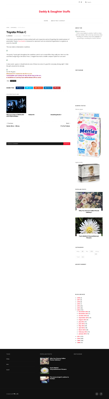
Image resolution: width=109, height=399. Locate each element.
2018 (78, 298)
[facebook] (101, 394)
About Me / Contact (58, 20)
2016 (78, 302)
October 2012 (83, 315)
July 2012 (81, 322)
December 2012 (83, 311)
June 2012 (81, 323)
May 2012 (81, 326)
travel (78, 257)
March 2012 (82, 330)
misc (87, 251)
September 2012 (84, 317)
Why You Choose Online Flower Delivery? (89, 211)
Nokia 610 (31, 114)
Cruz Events (21, 41)
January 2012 (82, 334)
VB (17, 394)
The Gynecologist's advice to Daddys (59, 377)
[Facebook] (79, 2)
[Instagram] (81, 2)
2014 (78, 306)
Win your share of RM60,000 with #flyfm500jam (15, 115)
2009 (78, 340)
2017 (78, 300)
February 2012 (83, 332)
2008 (78, 342)
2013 (78, 308)
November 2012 (83, 313)
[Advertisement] (38, 136)
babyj (78, 251)
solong (97, 251)
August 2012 (82, 319)
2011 (78, 336)
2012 (78, 310)
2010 (78, 338)
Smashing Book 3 (55, 114)
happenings (14, 27)
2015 (78, 304)
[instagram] (97, 394)
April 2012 (82, 328)
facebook (66, 143)
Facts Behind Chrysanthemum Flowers (89, 237)
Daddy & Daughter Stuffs (54, 11)
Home (46, 20)
